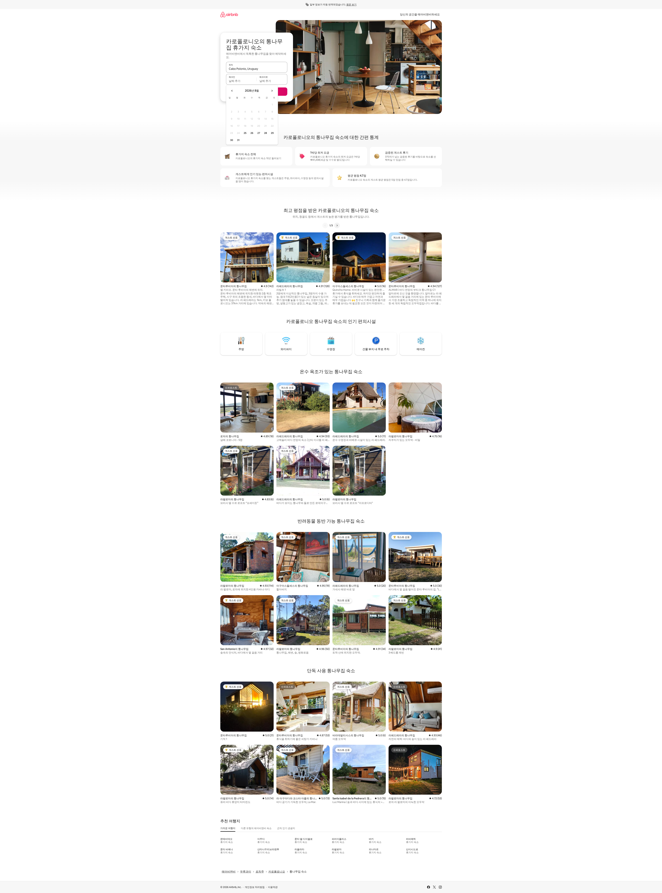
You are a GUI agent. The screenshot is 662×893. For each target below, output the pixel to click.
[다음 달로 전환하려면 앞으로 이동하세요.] (272, 91)
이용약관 (273, 887)
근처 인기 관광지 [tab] (286, 828)
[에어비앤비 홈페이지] (229, 14)
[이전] (325, 225)
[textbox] (241, 81)
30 (231, 140)
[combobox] (257, 69)
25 (245, 133)
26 (251, 133)
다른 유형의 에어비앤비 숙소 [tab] (256, 828)
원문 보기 (351, 4)
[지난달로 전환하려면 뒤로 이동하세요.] (232, 91)
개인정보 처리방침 (255, 887)
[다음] (337, 225)
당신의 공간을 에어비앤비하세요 (420, 14)
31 (238, 140)
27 (258, 133)
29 (272, 133)
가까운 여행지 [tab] (227, 828)
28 (265, 133)
